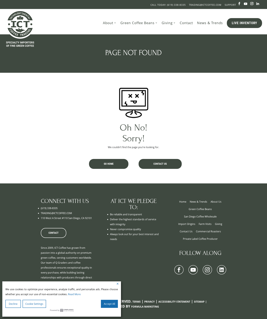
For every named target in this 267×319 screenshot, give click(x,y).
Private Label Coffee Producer (200, 239)
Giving (167, 22)
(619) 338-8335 (49, 208)
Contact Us (160, 163)
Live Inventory (244, 23)
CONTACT (54, 232)
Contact (186, 22)
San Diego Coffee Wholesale (200, 216)
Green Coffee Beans (137, 22)
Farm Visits (205, 224)
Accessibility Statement (174, 301)
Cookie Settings (34, 304)
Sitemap (199, 301)
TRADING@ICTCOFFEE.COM (56, 213)
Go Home (109, 163)
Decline (13, 304)
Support (230, 4)
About (108, 22)
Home (182, 201)
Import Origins (186, 224)
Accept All (109, 304)
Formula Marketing (145, 306)
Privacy (149, 301)
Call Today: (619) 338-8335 (168, 4)
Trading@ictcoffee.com (205, 4)
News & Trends (210, 22)
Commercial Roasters (208, 231)
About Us (216, 201)
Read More (74, 294)
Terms (136, 301)
